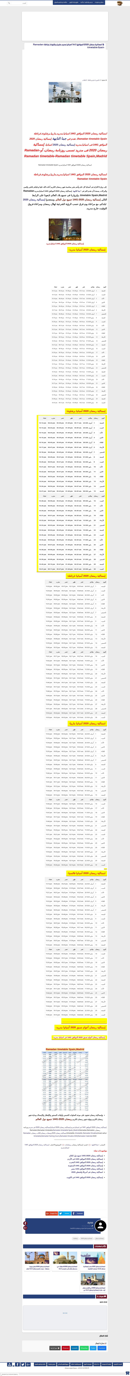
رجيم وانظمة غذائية (86, 2)
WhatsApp (84, 1348)
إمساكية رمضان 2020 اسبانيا (60, 1127)
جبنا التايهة (59, 138)
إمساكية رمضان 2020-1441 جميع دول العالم (78, 199)
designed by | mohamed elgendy (10, 1374)
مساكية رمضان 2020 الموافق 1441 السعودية (85, 1166)
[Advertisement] (65, 26)
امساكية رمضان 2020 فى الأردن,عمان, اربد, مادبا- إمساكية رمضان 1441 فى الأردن (93, 1290)
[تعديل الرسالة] (92, 1226)
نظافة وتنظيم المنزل (60, 2)
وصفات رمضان (46, 1133)
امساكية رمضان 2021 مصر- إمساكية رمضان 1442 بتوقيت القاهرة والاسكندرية (94, 1269)
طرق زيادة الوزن (73, 2)
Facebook (80, 1213)
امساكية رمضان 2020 (86, 1238)
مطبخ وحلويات (99, 2)
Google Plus (53, 1213)
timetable (79, 1133)
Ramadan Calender (85, 1136)
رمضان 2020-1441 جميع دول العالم (54, 1119)
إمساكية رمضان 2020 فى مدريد (40, 1127)
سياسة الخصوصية (106, 1364)
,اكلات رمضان (36, 1133)
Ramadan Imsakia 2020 (69, 1136)
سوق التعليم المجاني (63, 1364)
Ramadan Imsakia (90, 1133)
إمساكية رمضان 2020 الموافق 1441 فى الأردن (85, 1159)
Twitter (67, 1213)
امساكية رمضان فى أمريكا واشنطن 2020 (87, 1172)
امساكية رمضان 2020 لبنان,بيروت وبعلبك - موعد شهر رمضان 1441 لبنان (37, 1268)
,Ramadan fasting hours (50, 1136)
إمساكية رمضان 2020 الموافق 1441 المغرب (86, 1162)
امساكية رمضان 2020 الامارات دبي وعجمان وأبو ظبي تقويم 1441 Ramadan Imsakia (67, 1269)
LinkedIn (74, 1348)
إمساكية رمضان (99, 1238)
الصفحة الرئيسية (118, 1364)
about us (97, 1364)
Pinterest (66, 1348)
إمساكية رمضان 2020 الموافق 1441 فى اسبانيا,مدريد (89, 1127)
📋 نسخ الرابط (55, 1348)
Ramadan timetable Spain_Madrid (66, 1130)
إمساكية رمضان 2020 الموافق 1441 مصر (87, 1169)
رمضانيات (68, 1145)
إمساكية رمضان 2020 (64, 144)
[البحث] (9, 3)
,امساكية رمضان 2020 (59, 1133)
